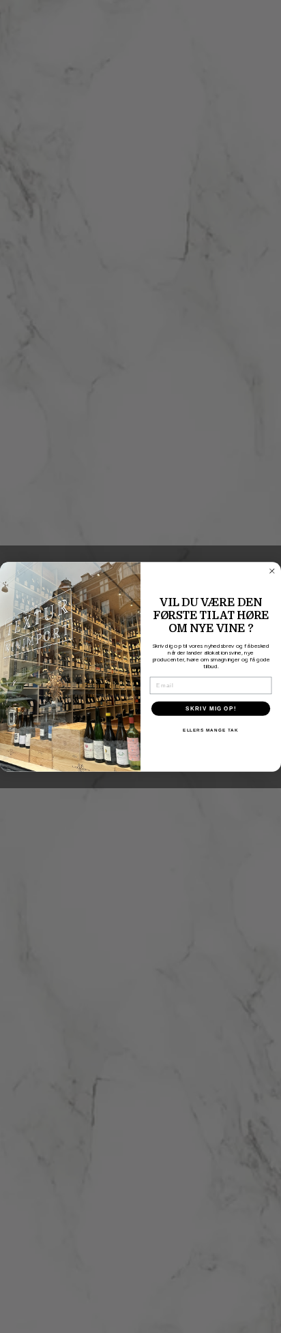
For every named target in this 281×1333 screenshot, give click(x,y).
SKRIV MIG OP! (211, 708)
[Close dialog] (272, 570)
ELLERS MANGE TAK (210, 730)
